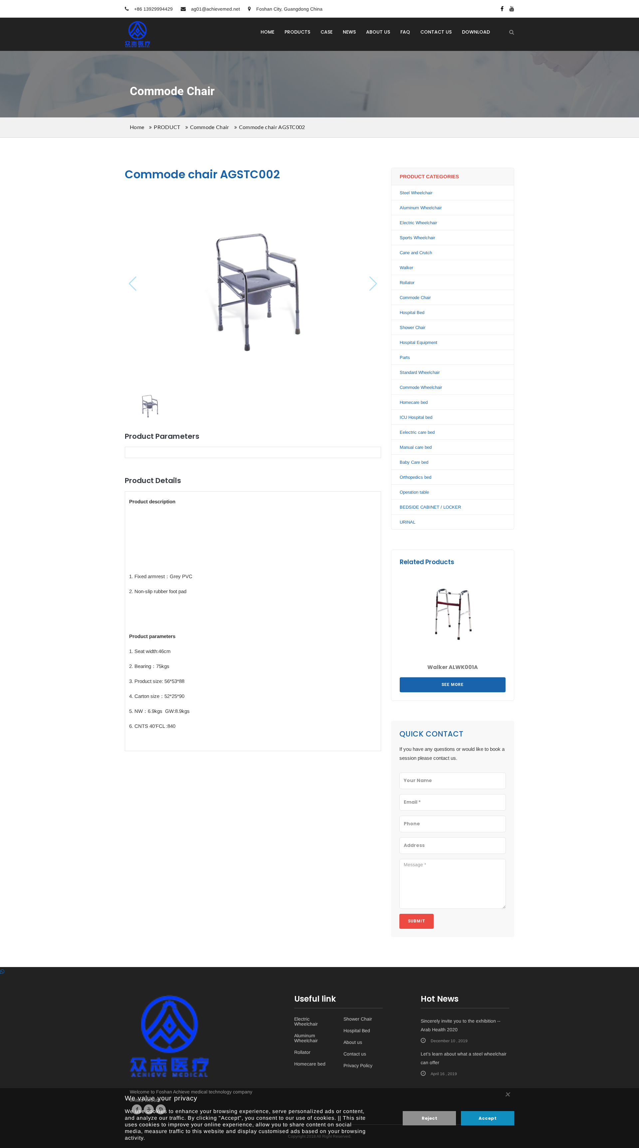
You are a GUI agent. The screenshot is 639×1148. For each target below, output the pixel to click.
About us (352, 1042)
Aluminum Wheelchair (421, 207)
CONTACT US (436, 32)
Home (137, 127)
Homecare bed (414, 402)
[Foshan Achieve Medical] (137, 25)
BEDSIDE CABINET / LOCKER (430, 507)
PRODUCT (167, 127)
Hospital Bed (412, 312)
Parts (405, 357)
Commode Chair (209, 127)
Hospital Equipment (418, 342)
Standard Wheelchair (420, 372)
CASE (326, 32)
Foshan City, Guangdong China (288, 9)
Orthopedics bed (415, 477)
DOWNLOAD (476, 32)
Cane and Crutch (416, 252)
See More (453, 684)
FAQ (405, 32)
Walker (406, 267)
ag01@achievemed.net (215, 9)
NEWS (349, 32)
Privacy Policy (357, 1065)
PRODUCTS (297, 32)
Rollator (407, 282)
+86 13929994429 (153, 9)
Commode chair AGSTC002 (272, 127)
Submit (416, 921)
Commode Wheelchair (421, 387)
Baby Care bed (414, 462)
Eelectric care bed (417, 432)
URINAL (407, 522)
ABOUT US (378, 32)
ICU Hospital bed (416, 417)
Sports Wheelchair (417, 237)
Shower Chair (412, 327)
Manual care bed (416, 447)
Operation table (414, 492)
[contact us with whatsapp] (2, 971)
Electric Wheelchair (418, 222)
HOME (267, 32)
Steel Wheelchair (416, 192)
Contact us (354, 1054)
